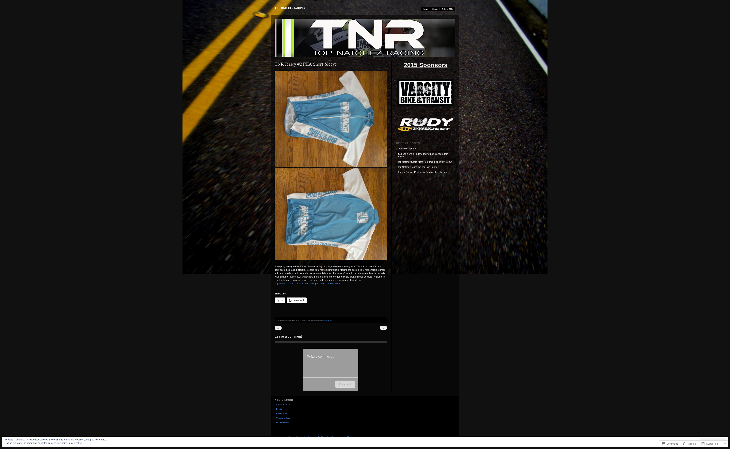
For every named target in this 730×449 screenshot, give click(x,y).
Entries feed (281, 413)
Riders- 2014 (447, 9)
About (434, 9)
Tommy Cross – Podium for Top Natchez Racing (422, 172)
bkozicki (307, 320)
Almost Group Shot (407, 148)
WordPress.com (283, 422)
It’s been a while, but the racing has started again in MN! (423, 155)
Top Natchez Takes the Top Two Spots (417, 167)
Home (425, 9)
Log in (279, 409)
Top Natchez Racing (290, 8)
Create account (283, 404)
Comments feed (283, 418)
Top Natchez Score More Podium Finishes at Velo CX (425, 162)
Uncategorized (327, 320)
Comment (345, 384)
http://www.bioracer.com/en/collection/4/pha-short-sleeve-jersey (307, 283)
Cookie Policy (74, 443)
